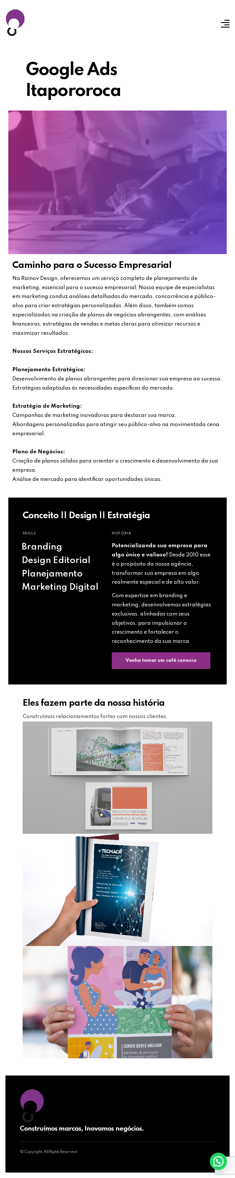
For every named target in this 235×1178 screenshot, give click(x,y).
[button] (218, 1161)
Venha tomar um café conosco (161, 660)
